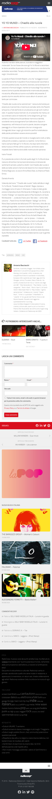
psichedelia (42, 708)
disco (18, 697)
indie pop (40, 701)
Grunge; (10, 701)
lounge (27, 705)
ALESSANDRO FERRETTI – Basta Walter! (19, 599)
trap (25, 715)
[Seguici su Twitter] (44, 425)
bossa (18, 694)
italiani (18, 255)
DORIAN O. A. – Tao (19, 630)
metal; (32, 704)
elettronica (27, 697)
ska (39, 712)
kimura (17, 705)
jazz (13, 704)
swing (21, 715)
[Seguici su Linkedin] (41, 425)
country (44, 694)
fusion (44, 697)
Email (29, 380)
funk (40, 697)
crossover (6, 697)
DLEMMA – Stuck (8, 340)
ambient (5, 694)
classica (38, 694)
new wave (41, 704)
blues (14, 694)
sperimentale (8, 714)
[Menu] (49, 3)
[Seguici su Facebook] (37, 425)
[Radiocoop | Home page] (14, 3)
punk (4, 711)
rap (11, 711)
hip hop (26, 701)
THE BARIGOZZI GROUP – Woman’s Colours (20, 534)
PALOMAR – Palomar (11, 567)
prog (34, 708)
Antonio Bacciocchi (11, 28)
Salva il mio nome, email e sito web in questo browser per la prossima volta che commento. (25, 399)
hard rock (18, 701)
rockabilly (34, 712)
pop (23, 708)
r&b (8, 712)
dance (14, 697)
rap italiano (16, 712)
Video (4, 16)
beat (9, 694)
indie (33, 700)
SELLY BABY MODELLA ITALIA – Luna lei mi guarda (30, 616)
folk (35, 697)
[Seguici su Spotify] (48, 425)
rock (23, 255)
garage (4, 701)
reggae (22, 711)
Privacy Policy (9, 408)
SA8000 (5, 662)
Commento (8, 364)
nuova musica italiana (11, 708)
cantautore (10, 255)
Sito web (7, 389)
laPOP (22, 705)
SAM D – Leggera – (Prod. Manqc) (26, 636)
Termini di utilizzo (23, 408)
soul (42, 711)
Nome (7, 380)
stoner (16, 715)
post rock (29, 708)
